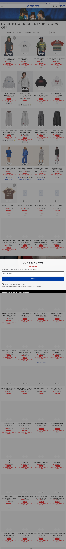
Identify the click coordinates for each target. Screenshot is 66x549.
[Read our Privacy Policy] (63, 287)
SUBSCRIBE (33, 279)
